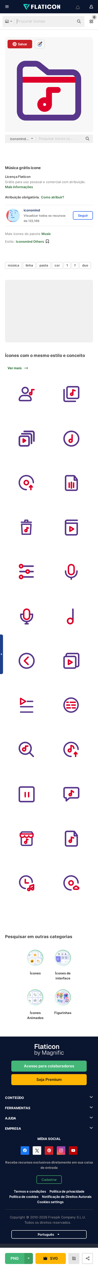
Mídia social (49, 1139)
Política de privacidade (67, 1191)
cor (57, 265)
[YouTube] (73, 1150)
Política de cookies (23, 1197)
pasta (43, 265)
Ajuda (10, 1118)
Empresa (13, 1128)
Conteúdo (14, 1098)
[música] (26, 394)
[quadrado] (26, 794)
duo (85, 265)
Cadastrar (49, 1180)
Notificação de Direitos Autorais (66, 1197)
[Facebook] (25, 1150)
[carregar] (26, 483)
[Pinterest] (49, 1150)
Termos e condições (30, 1191)
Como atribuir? (52, 197)
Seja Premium (49, 1079)
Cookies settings (50, 1202)
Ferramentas (17, 1108)
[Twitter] (37, 1150)
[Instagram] (61, 1150)
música (13, 265)
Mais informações (19, 187)
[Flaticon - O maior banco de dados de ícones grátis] (42, 7)
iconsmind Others (30, 241)
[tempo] (26, 883)
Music (46, 234)
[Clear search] (67, 21)
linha (29, 265)
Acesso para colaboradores (49, 1066)
